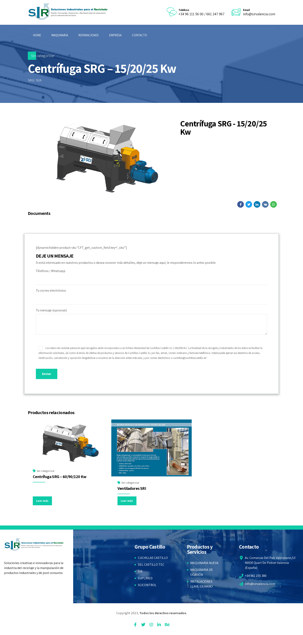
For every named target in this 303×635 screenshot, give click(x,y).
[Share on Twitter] (248, 204)
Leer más (42, 501)
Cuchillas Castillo (153, 558)
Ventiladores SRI (131, 488)
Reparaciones (88, 35)
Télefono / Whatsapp (50, 271)
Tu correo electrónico (51, 290)
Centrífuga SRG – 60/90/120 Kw (59, 476)
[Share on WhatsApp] (273, 204)
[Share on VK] (265, 204)
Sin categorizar (42, 55)
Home (37, 35)
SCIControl (147, 585)
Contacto (139, 35)
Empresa (115, 35)
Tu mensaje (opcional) (51, 310)
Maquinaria (59, 35)
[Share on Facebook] (240, 204)
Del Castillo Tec (151, 564)
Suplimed (145, 578)
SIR (140, 571)
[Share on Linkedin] (257, 204)
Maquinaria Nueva (204, 563)
